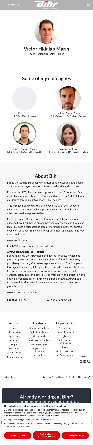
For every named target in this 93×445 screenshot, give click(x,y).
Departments (14, 336)
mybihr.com (86, 356)
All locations (39, 355)
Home (14, 328)
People (14, 344)
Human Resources (65, 332)
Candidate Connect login (53, 377)
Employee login (9, 377)
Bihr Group (14, 348)
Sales (61, 53)
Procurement (65, 328)
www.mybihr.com (17, 240)
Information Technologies (64, 341)
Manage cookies (14, 357)
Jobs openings (14, 332)
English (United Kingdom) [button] (77, 377)
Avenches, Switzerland (39, 340)
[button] (88, 4)
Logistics (65, 336)
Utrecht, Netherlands (39, 328)
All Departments (65, 355)
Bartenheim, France (39, 332)
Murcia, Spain (39, 336)
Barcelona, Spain (39, 344)
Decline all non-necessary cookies (46, 435)
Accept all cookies (18, 435)
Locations (14, 340)
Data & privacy (14, 352)
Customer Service (65, 351)
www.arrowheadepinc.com (22, 292)
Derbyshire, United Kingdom (39, 349)
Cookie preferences (75, 435)
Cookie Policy (16, 419)
